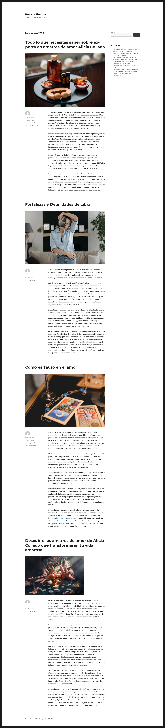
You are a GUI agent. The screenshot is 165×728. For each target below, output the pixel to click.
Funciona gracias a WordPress (45, 719)
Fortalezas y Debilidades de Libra (57, 204)
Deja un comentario (31, 125)
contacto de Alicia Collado (74, 278)
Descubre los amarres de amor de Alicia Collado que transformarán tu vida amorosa (64, 545)
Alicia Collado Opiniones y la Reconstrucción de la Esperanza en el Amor (124, 65)
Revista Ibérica (35, 14)
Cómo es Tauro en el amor (51, 367)
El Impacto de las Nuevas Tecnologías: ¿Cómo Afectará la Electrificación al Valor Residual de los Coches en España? (125, 59)
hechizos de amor (63, 518)
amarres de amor (57, 134)
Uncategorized (30, 123)
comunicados (29, 117)
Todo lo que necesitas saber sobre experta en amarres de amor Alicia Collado (65, 44)
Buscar (113, 32)
